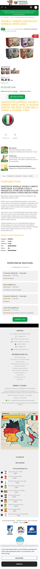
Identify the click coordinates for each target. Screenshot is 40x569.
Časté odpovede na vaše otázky (20, 370)
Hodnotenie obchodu (20, 263)
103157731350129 (21, 344)
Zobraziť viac (20, 319)
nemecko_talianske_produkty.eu (21, 341)
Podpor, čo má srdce (20, 398)
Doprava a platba (20, 362)
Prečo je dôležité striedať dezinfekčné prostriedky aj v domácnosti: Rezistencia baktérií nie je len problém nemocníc (20, 391)
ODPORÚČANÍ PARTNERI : (9, 521)
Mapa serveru (20, 375)
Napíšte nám (20, 379)
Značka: (9, 31)
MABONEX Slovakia (22, 521)
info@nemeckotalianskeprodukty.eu (21, 334)
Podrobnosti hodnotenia (30, 29)
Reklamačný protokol (20, 366)
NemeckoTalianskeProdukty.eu (21, 339)
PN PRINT (15, 523)
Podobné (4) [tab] (10, 176)
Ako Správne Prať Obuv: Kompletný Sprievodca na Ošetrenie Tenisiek (20, 403)
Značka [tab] (31, 176)
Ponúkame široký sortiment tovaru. (20, 364)
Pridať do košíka (18, 97)
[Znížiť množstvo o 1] (7, 98)
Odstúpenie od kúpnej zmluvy (20, 368)
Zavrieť (4, 131)
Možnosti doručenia (25, 91)
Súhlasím (19, 564)
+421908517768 (21, 336)
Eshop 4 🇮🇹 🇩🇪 (23, 523)
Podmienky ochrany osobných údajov (20, 359)
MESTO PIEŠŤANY (32, 521)
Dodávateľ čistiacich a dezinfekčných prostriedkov (20, 388)
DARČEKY (10, 239)
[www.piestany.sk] (10, 530)
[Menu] (36, 7)
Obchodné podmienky (20, 357)
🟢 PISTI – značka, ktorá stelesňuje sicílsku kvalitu (20, 400)
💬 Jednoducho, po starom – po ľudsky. (20, 395)
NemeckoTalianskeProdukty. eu (21, 349)
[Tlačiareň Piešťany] (21, 530)
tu (9, 553)
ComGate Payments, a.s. (20, 373)
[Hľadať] (2, 7)
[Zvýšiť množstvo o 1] (7, 96)
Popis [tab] (4, 176)
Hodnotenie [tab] (18, 176)
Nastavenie (19, 558)
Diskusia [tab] (25, 176)
